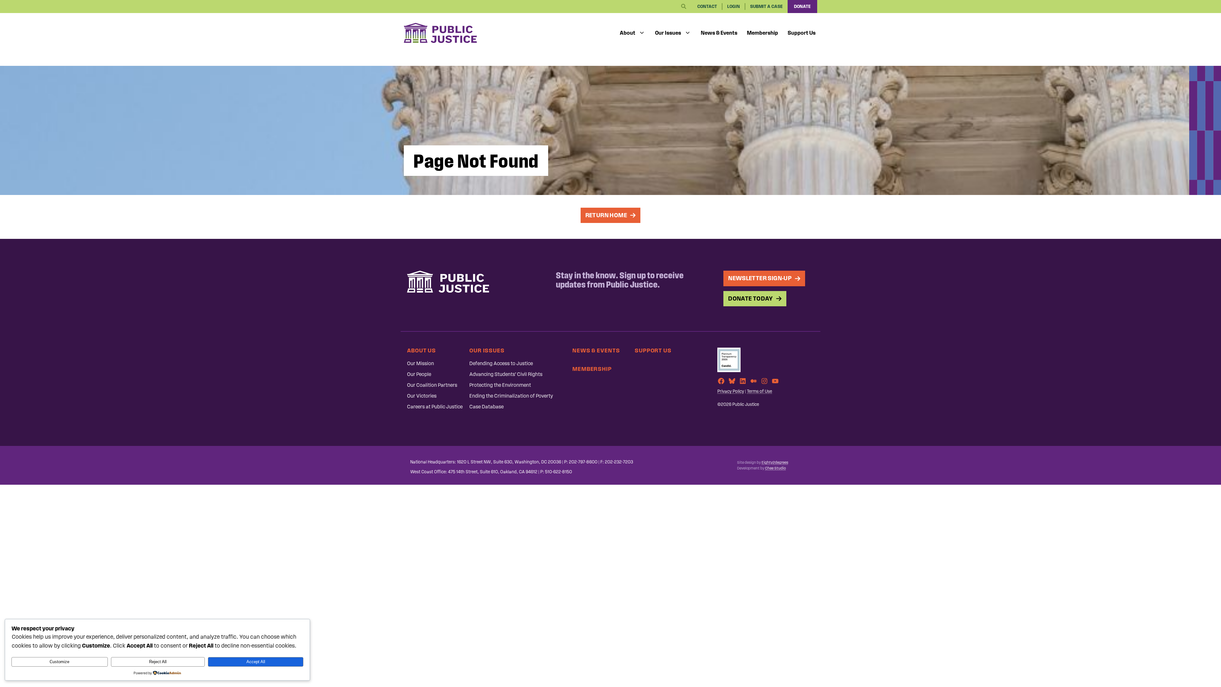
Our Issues (668, 33)
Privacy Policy (730, 391)
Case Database (486, 406)
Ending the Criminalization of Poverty (511, 396)
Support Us (802, 33)
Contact (707, 6)
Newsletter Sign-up (760, 278)
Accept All (255, 661)
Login (733, 6)
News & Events (719, 33)
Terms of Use (759, 391)
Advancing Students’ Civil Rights (505, 374)
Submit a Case (766, 6)
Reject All (158, 661)
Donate (802, 6)
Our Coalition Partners (432, 385)
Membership (762, 33)
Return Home (606, 215)
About (627, 33)
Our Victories (422, 396)
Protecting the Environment (500, 385)
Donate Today (750, 298)
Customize (59, 661)
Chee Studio (775, 468)
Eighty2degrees (775, 462)
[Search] (683, 7)
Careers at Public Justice (435, 406)
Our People (419, 374)
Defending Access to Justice (501, 363)
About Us (421, 350)
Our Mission (420, 363)
